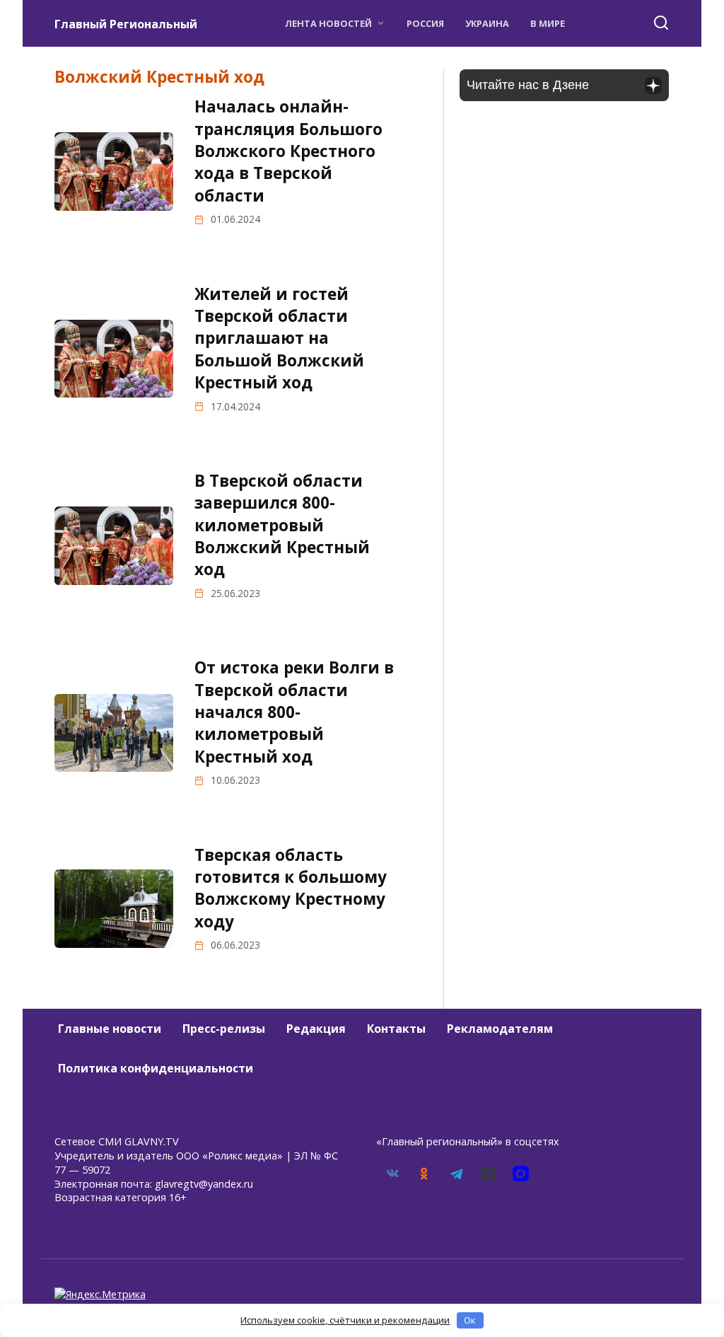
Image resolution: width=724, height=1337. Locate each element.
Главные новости (109, 1028)
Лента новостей (328, 23)
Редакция (316, 1028)
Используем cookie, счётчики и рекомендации (345, 1320)
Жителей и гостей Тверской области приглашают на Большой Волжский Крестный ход (279, 338)
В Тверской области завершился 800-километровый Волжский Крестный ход (282, 525)
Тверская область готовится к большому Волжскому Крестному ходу (290, 888)
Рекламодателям (500, 1028)
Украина (487, 23)
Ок (470, 1320)
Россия (425, 23)
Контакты (396, 1028)
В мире (547, 23)
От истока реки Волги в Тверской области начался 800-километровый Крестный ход (294, 712)
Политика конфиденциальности (155, 1068)
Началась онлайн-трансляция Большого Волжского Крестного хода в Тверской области (288, 151)
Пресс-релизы (223, 1028)
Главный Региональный (125, 24)
